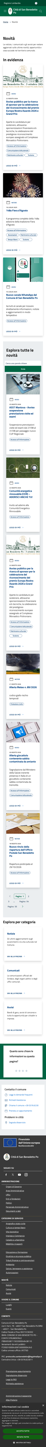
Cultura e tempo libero (15, 1227)
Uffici (8, 1194)
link (10, 1426)
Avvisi (14, 94)
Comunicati (11, 1289)
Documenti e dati (13, 1211)
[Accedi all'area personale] (36, 3)
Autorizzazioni (12, 1272)
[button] (23, 1442)
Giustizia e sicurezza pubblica (18, 1256)
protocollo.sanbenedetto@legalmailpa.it (24, 1356)
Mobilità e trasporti (14, 1243)
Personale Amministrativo (17, 1206)
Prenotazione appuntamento (18, 1371)
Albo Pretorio (11, 1399)
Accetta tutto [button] (22, 1431)
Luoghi (9, 1304)
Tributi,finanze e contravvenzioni (20, 1260)
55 (12, 906)
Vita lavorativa (12, 1231)
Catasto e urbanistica (15, 1239)
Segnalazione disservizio (16, 1375)
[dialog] (23, 1425)
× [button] (43, 1405)
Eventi (9, 1308)
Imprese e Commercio (15, 1235)
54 (24, 901)
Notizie (14, 202)
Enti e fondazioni (13, 1198)
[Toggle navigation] (5, 10)
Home (5, 21)
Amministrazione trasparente (18, 1395)
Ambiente (10, 1264)
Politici (9, 1202)
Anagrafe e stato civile (15, 1223)
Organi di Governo (14, 1186)
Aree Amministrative (15, 1190)
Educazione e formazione (16, 1252)
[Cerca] (40, 11)
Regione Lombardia (12, 3)
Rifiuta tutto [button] (23, 1437)
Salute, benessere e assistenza (19, 1268)
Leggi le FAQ (11, 1379)
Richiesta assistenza (15, 1383)
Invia (23, 368)
